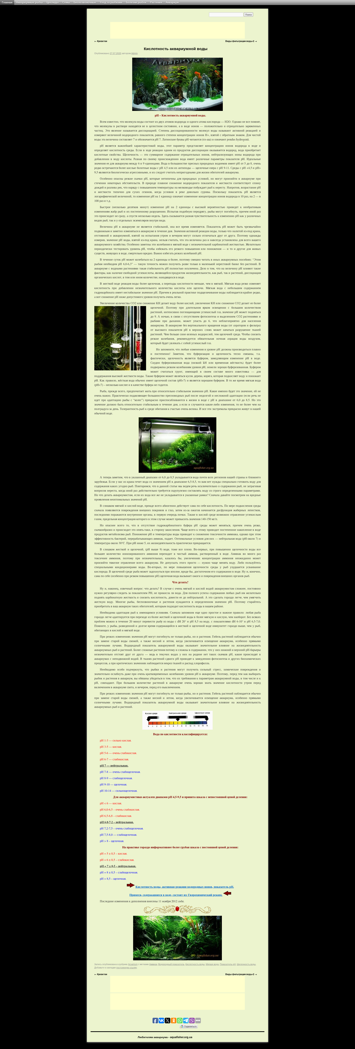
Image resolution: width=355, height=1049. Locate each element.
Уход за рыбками (111, 2)
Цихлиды (52, 2)
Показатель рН (228, 964)
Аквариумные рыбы (29, 2)
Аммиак (153, 964)
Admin (134, 53)
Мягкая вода (212, 964)
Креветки (100, 41)
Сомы (66, 2)
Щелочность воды (246, 964)
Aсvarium (133, 964)
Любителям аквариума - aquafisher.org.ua (165, 1037)
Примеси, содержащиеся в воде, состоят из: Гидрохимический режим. (175, 895)
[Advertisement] (177, 30)
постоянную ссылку (126, 967)
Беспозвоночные (85, 2)
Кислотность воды (195, 964)
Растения (156, 2)
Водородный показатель (171, 964)
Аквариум (172, 2)
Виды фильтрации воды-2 (241, 41)
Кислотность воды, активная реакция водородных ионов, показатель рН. (185, 887)
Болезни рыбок (136, 2)
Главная (7, 2)
